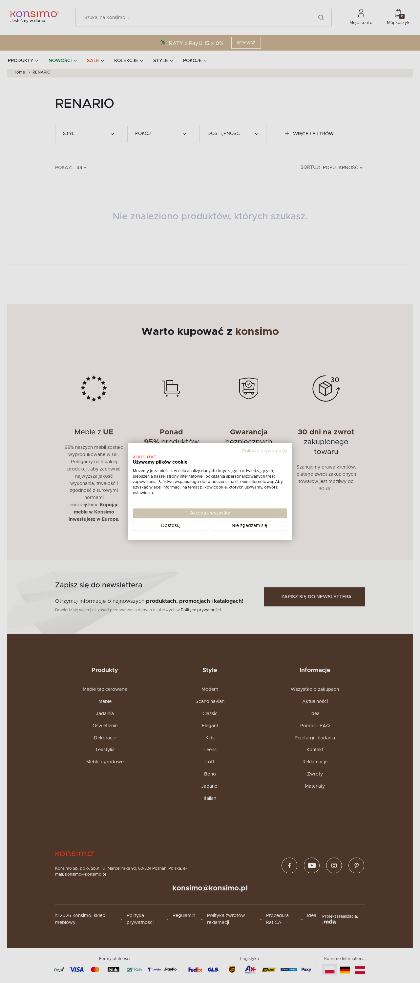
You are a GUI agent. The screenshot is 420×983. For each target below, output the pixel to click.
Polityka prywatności (264, 451)
